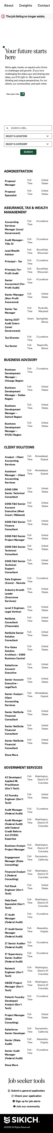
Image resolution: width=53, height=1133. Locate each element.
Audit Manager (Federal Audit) (14, 811)
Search (28, 152)
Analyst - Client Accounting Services (14, 461)
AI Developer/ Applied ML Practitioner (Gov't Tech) (13, 783)
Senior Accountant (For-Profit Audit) (15, 284)
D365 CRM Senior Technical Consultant (15, 493)
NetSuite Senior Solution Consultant (14, 636)
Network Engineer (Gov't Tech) (14, 972)
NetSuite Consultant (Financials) (12, 622)
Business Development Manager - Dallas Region (15, 393)
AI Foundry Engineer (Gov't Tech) (14, 799)
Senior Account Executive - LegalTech (14, 683)
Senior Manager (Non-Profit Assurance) (14, 298)
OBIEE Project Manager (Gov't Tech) (14, 986)
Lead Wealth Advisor (12, 252)
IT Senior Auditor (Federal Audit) (15, 945)
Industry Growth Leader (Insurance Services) (14, 595)
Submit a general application (28, 1090)
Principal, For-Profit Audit (13, 271)
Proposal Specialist (11, 193)
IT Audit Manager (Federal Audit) (14, 918)
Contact (44, 5)
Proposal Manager (10, 183)
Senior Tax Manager (11, 311)
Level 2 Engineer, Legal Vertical (15, 610)
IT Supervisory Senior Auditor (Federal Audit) (14, 958)
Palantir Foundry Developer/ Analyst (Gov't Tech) (14, 1003)
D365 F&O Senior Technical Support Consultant (15, 567)
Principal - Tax (13, 261)
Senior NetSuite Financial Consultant (14, 716)
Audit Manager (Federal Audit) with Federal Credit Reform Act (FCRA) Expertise (14, 829)
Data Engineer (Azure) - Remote (15, 581)
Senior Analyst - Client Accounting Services (14, 700)
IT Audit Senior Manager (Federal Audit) (14, 933)
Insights (25, 5)
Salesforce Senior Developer (15, 1031)
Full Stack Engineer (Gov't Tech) (14, 890)
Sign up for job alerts (27, 1101)
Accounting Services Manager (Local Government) (14, 228)
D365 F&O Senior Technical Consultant (15, 550)
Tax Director (12, 337)
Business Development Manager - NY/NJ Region (13, 429)
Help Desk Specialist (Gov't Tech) (14, 904)
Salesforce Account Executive (11, 669)
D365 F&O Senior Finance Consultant (15, 525)
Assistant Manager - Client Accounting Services (15, 477)
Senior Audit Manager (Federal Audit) (14, 1054)
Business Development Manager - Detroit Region (13, 411)
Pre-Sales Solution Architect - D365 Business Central (15, 653)
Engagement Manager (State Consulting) (14, 861)
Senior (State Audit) (12, 1042)
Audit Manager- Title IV (14, 242)
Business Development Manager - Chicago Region (14, 375)
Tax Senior (11, 346)
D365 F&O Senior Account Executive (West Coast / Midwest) (15, 509)
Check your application (28, 1095)
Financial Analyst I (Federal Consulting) (15, 875)
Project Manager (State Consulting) (15, 1019)
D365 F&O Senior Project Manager (15, 538)
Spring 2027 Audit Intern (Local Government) (12, 325)
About (8, 5)
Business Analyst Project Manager (15, 847)
